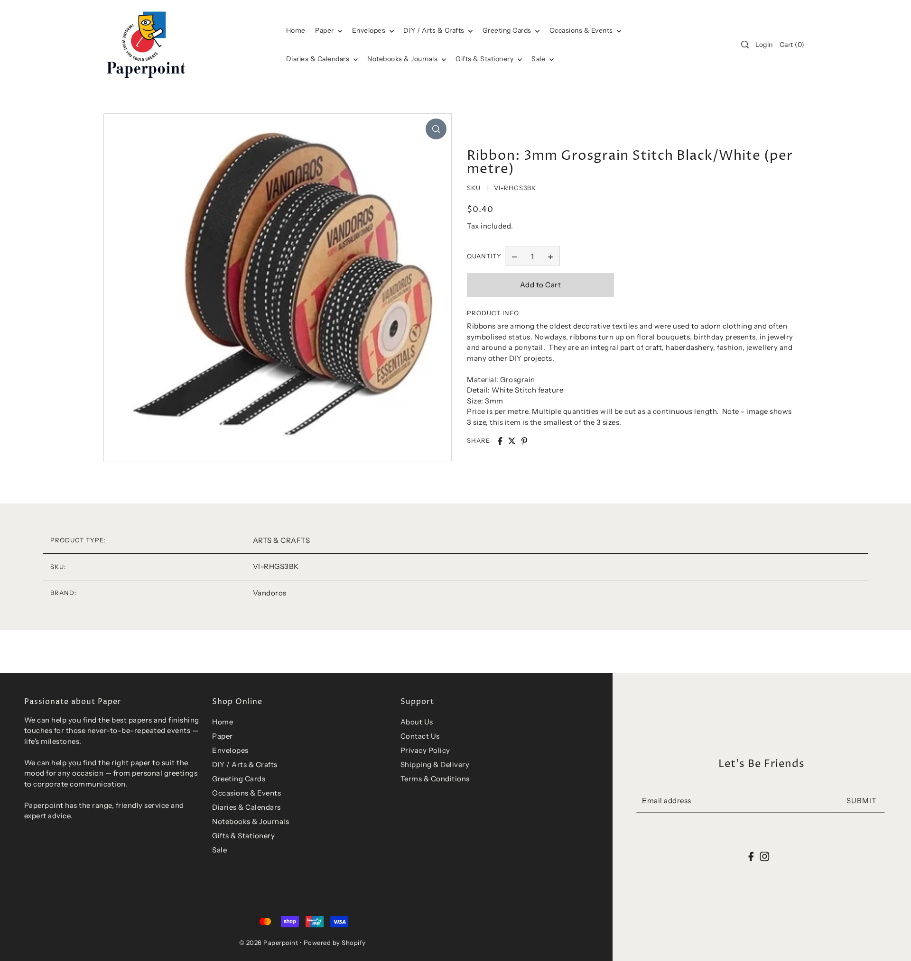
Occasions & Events (246, 792)
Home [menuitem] (296, 30)
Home (222, 721)
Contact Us (420, 736)
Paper (325, 30)
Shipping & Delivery (435, 764)
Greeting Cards (508, 30)
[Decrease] (514, 256)
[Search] (745, 44)
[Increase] (550, 256)
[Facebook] (751, 856)
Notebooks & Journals (403, 59)
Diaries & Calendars (318, 59)
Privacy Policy (425, 750)
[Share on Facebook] (500, 441)
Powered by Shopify (335, 942)
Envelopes (369, 30)
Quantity (484, 256)
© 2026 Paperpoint (268, 942)
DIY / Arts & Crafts (434, 30)
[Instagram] (764, 856)
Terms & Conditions (435, 778)
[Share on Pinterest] (524, 441)
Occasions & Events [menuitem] (582, 30)
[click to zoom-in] (436, 129)
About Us (416, 721)
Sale (539, 59)
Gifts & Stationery (485, 59)
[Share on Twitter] (512, 441)
